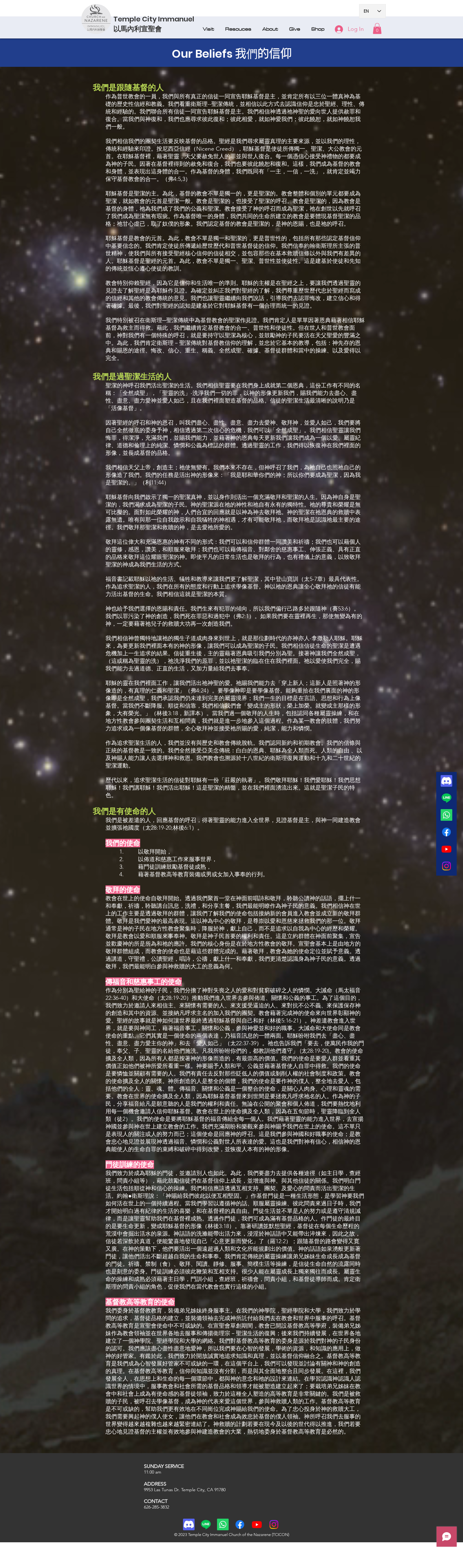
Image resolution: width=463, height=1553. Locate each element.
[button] (209, 29)
